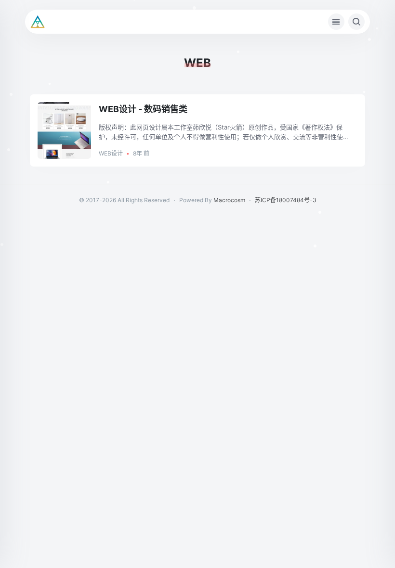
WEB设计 (111, 153)
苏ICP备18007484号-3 (285, 200)
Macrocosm (229, 200)
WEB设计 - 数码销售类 (143, 109)
